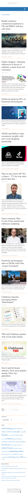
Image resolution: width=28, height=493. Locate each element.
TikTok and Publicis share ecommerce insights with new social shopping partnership (13, 137)
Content (3, 213)
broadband (12, 435)
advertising (6, 428)
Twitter (18, 457)
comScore (3, 439)
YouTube (3, 459)
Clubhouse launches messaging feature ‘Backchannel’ (10, 299)
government (15, 448)
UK (21, 457)
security (21, 454)
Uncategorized (4, 56)
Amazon (19, 428)
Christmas (20, 435)
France (11, 445)
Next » (16, 409)
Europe (22, 441)
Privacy (10, 454)
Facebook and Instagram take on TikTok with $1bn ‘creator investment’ (13, 263)
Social (3, 93)
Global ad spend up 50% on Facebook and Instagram (14, 100)
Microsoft (4, 454)
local (8, 451)
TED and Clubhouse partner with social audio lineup (14, 335)
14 (12, 409)
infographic (4, 451)
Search (17, 454)
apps (18, 431)
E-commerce (4, 168)
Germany (20, 445)
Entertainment (16, 442)
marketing (13, 451)
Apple (14, 431)
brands (5, 434)
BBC (25, 432)
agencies (14, 428)
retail (14, 454)
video (25, 457)
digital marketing (17, 439)
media (20, 451)
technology (11, 457)
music (7, 454)
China (16, 435)
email (10, 442)
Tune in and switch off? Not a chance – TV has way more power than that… (14, 176)
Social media (4, 291)
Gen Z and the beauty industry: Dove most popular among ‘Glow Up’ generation (14, 371)
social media (9, 56)
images (20, 448)
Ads (2, 255)
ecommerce (11, 168)
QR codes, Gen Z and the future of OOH (11, 480)
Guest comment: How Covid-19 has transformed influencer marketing (13, 221)
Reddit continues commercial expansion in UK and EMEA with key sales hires (12, 24)
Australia (21, 431)
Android (9, 432)
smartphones (4, 457)
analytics (9, 213)
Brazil (9, 435)
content (12, 213)
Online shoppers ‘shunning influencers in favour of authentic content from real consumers (13, 65)
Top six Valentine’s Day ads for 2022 (10, 466)
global (4, 447)
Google (10, 447)
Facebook (6, 444)
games (15, 445)
